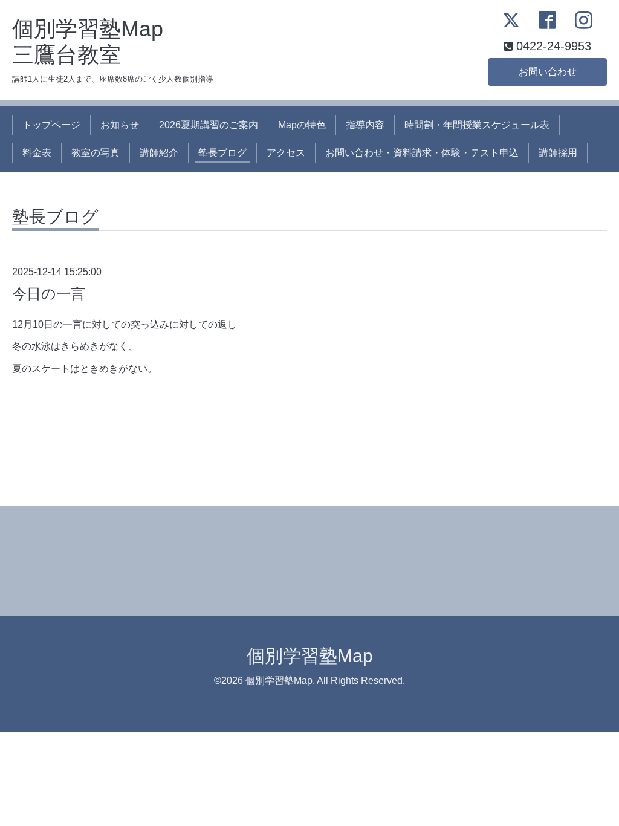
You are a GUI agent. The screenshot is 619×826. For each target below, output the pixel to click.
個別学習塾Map (310, 656)
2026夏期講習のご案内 (208, 125)
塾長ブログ (222, 153)
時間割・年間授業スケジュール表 (476, 125)
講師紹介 (159, 153)
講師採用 (558, 153)
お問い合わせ (548, 72)
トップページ (51, 125)
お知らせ (119, 125)
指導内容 (365, 125)
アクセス (286, 153)
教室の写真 (95, 153)
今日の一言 (48, 293)
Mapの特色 (302, 125)
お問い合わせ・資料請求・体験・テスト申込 (422, 153)
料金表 (36, 153)
